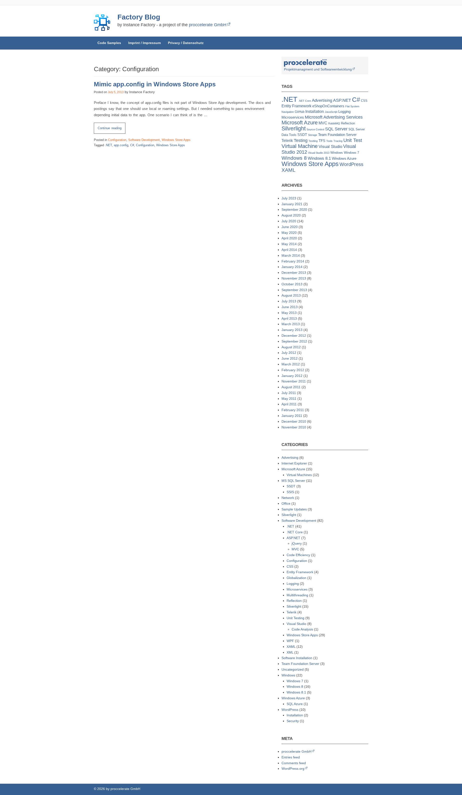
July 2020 (289, 221)
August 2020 (291, 215)
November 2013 (294, 278)
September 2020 (294, 209)
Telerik (287, 141)
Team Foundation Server (337, 135)
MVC (323, 123)
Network (288, 498)
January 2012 (292, 376)
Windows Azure (344, 158)
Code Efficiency (298, 555)
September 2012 (294, 341)
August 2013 (291, 295)
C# (132, 145)
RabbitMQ (334, 123)
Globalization (296, 578)
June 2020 (290, 227)
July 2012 (289, 353)
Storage (312, 135)
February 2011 (293, 410)
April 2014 (289, 250)
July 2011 (289, 393)
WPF (290, 641)
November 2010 (294, 427)
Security (293, 721)
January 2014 (292, 267)
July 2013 (289, 301)
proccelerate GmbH (207, 24)
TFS (322, 141)
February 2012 (293, 370)
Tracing (338, 141)
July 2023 (289, 198)
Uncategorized (293, 669)
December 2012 (294, 335)
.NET (108, 145)
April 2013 (289, 318)
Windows (336, 152)
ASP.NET (342, 100)
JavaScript (331, 111)
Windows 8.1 (319, 158)
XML (290, 652)
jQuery (297, 543)
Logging (344, 112)
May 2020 (289, 233)
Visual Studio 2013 (318, 152)
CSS (364, 100)
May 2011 (289, 399)
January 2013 (292, 330)
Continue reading (111, 130)
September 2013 (294, 290)
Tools (329, 141)
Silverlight (294, 129)
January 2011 (292, 416)
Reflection (348, 123)
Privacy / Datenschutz (186, 43)
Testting (313, 141)
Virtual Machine (300, 146)
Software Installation (297, 658)
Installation (314, 111)
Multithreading (297, 595)
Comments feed (294, 763)
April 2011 (289, 404)
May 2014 (289, 244)
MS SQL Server (293, 481)
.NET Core (304, 100)
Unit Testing (295, 618)
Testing (301, 140)
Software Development (144, 140)
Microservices (293, 117)
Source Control (315, 129)
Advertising (322, 100)
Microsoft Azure (300, 123)
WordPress (351, 164)
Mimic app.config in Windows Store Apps (155, 84)
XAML (288, 170)
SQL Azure (295, 704)
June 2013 (290, 307)
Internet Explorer (294, 463)
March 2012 (291, 364)
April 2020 (289, 238)
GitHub (299, 112)
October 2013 (292, 284)
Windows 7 (351, 152)
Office (286, 503)
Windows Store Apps (176, 140)
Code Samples (109, 43)
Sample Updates (294, 509)
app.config (121, 145)
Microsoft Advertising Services (334, 117)
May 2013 (289, 313)
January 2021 (292, 204)
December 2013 (294, 272)
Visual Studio (330, 146)
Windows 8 (294, 158)
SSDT (302, 135)
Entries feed (291, 757)
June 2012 (290, 358)
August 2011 (291, 387)
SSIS (290, 492)
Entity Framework (296, 106)
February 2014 (293, 261)
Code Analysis (302, 629)
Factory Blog (138, 17)
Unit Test (352, 140)
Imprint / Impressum (144, 43)
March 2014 (291, 255)
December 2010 (294, 421)
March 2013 (291, 324)
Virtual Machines (299, 475)
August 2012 (291, 347)
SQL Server (336, 128)
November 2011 (294, 381)
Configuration (117, 140)
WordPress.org (293, 768)
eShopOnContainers (328, 106)
